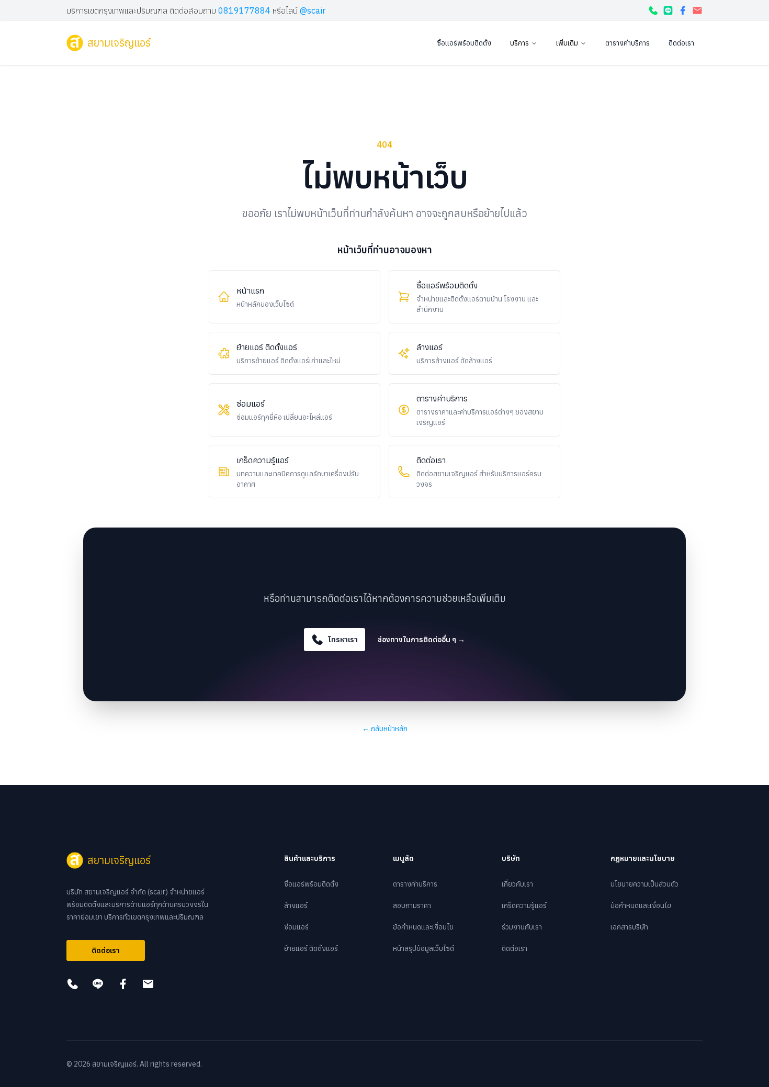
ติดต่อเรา (681, 43)
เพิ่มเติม (567, 43)
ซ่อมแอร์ (296, 927)
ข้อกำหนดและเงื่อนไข (423, 927)
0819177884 (244, 10)
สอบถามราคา (412, 905)
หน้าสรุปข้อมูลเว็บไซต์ (423, 948)
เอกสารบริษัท (629, 927)
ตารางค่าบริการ (627, 43)
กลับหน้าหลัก (385, 728)
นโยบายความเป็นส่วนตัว (644, 884)
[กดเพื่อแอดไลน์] (668, 10)
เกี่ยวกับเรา (517, 884)
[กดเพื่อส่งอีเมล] (697, 10)
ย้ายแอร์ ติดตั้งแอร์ (311, 948)
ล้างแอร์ (296, 905)
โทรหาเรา (343, 639)
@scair (312, 10)
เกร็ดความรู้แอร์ (524, 905)
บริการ (519, 43)
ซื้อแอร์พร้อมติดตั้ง (464, 43)
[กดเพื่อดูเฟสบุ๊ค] (682, 10)
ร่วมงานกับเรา (522, 927)
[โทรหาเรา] (653, 10)
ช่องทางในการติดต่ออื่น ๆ (421, 639)
